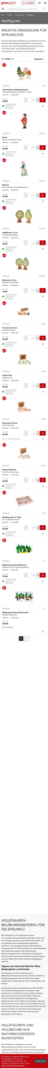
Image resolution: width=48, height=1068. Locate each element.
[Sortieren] (38, 59)
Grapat (43, 324)
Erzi (44, 561)
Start (2, 15)
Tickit (44, 85)
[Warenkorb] (45, 3)
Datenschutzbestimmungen (12, 1065)
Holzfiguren (6, 85)
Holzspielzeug (19, 15)
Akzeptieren (41, 1061)
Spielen (9, 15)
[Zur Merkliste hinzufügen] (43, 106)
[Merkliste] (39, 3)
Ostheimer (42, 133)
